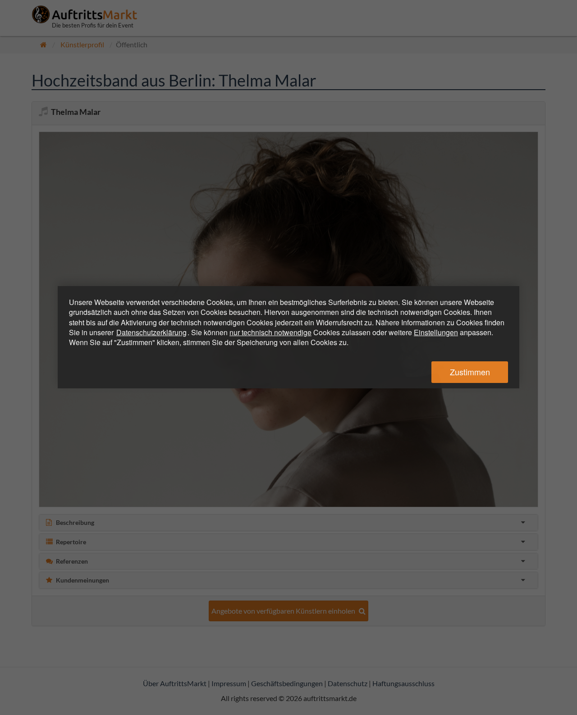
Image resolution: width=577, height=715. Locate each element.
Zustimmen (470, 372)
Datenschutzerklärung (151, 332)
